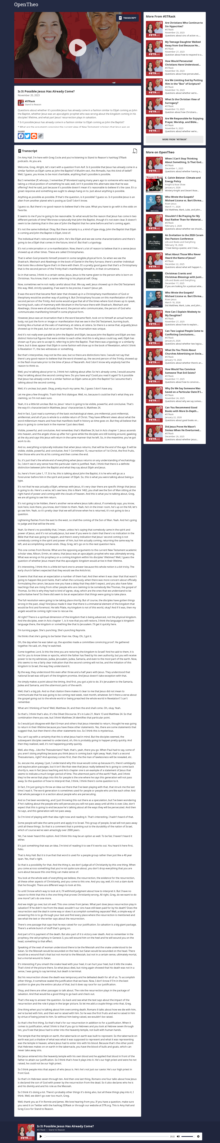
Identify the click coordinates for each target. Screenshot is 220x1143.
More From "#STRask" (174, 139)
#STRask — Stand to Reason (51, 1129)
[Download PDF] (135, 151)
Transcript (129, 17)
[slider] (106, 1136)
